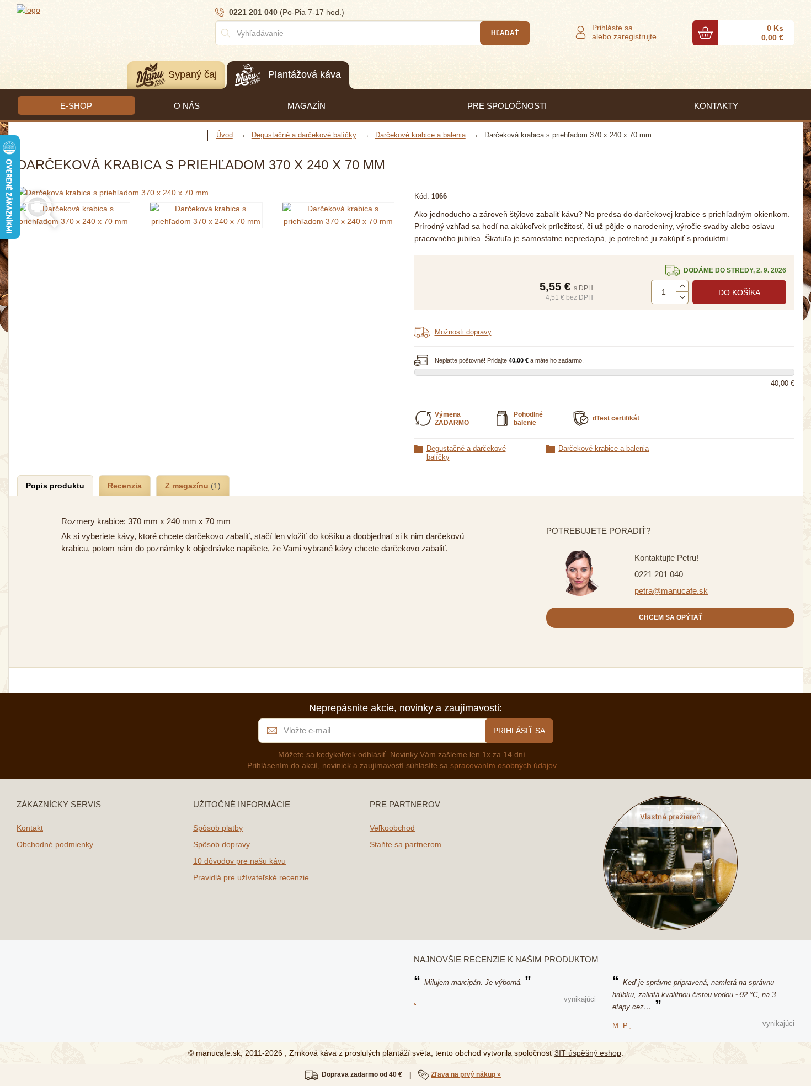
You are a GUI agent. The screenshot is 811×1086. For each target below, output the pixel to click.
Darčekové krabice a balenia (603, 448)
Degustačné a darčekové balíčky (466, 452)
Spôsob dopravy (221, 844)
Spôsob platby (218, 827)
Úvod (224, 135)
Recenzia (125, 485)
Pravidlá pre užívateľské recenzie (251, 877)
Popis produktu (55, 485)
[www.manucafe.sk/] (83, 9)
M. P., (621, 1025)
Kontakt (30, 827)
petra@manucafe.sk (671, 590)
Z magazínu (188, 485)
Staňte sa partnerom (405, 844)
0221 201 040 (658, 574)
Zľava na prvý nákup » (466, 1074)
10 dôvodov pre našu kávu (239, 860)
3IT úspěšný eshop (587, 1052)
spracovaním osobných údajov (503, 765)
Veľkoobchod (392, 827)
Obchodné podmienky (55, 844)
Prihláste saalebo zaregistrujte (624, 32)
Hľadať (505, 33)
